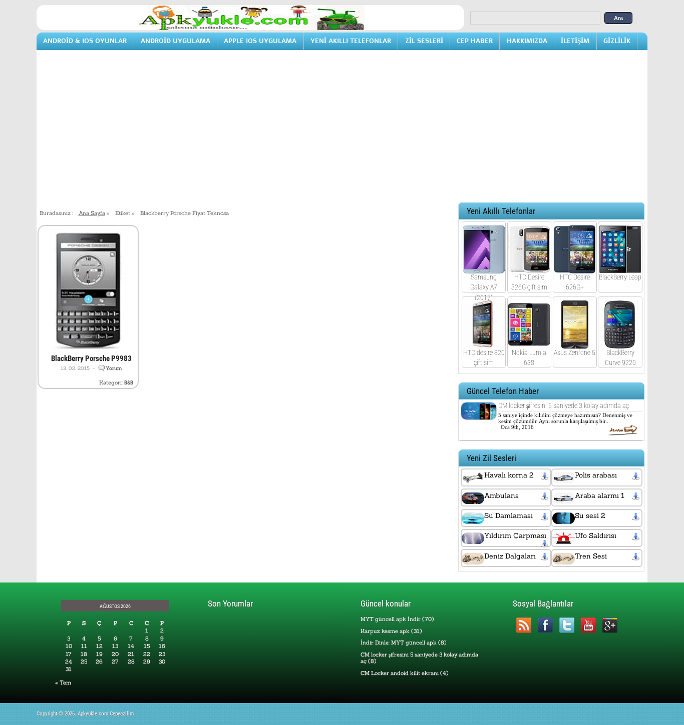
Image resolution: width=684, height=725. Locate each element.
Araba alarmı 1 (599, 495)
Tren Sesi (591, 556)
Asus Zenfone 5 (574, 352)
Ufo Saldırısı (595, 535)
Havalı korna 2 (508, 475)
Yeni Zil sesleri (491, 458)
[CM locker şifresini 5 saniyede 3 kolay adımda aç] (479, 413)
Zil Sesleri (424, 40)
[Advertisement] (342, 130)
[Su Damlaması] (545, 516)
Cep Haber (475, 40)
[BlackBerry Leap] (620, 267)
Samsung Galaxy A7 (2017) (483, 287)
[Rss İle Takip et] (523, 625)
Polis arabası (596, 475)
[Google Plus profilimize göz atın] (609, 625)
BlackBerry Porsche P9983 (91, 358)
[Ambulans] (545, 496)
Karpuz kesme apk (385, 631)
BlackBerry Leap (620, 277)
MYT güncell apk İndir (391, 619)
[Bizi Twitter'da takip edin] (566, 625)
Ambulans (501, 495)
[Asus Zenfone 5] (574, 342)
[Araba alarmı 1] (636, 496)
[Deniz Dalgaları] (545, 557)
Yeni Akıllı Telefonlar (350, 40)
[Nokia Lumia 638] (529, 342)
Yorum (114, 368)
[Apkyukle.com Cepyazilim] (250, 28)
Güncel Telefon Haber (503, 391)
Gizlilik (616, 40)
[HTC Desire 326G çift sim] (529, 267)
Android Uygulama (175, 40)
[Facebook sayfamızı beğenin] (545, 625)
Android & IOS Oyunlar (85, 40)
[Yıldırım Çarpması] (545, 544)
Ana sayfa (92, 213)
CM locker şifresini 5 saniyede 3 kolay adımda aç (563, 406)
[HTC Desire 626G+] (574, 267)
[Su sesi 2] (636, 516)
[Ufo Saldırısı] (636, 536)
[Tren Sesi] (636, 557)
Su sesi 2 (590, 515)
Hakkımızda (527, 40)
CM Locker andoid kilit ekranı (400, 673)
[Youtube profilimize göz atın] (588, 625)
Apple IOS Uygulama (260, 40)
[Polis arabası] (636, 476)
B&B (128, 383)
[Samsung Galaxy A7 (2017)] (484, 267)
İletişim (575, 40)
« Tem (63, 682)
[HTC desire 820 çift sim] (484, 342)
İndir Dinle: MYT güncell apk (399, 642)
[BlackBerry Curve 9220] (620, 342)
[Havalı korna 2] (545, 476)
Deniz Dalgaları (510, 556)
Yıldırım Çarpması (515, 535)
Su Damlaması (508, 515)
